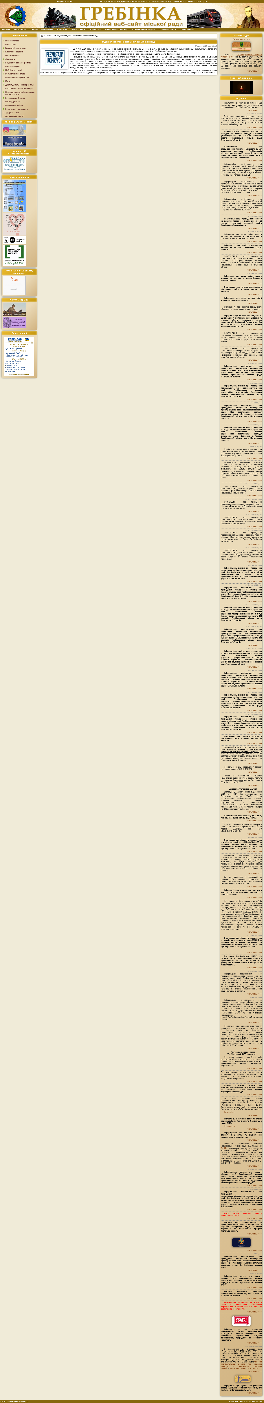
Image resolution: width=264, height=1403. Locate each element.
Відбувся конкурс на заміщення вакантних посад (76, 36)
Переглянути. (230, 1126)
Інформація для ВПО (14, 116)
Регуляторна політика (15, 74)
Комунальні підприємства (17, 77)
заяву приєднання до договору (244, 1368)
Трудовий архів (12, 113)
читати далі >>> (255, 71)
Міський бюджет (12, 66)
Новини (49, 36)
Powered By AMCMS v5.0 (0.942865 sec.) (246, 1401)
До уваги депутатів (241, 39)
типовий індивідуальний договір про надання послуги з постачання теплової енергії (241, 1365)
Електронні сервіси (14, 52)
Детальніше (229, 1112)
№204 (224, 1148)
